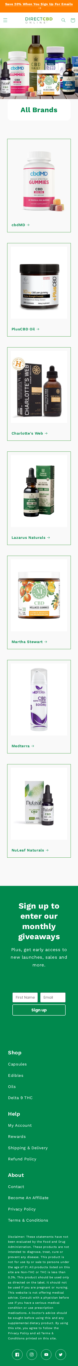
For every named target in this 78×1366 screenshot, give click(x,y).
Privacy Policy (22, 1209)
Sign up (39, 1010)
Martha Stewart (27, 642)
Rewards (17, 1136)
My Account (20, 1125)
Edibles (15, 1075)
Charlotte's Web (27, 433)
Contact (16, 1186)
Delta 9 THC (20, 1097)
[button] (5, 20)
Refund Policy (22, 1159)
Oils (12, 1086)
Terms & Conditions (28, 1220)
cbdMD (18, 225)
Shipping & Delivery (28, 1147)
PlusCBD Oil (23, 329)
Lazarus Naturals (29, 537)
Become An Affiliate (28, 1197)
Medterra (21, 746)
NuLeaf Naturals (28, 850)
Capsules (17, 1064)
